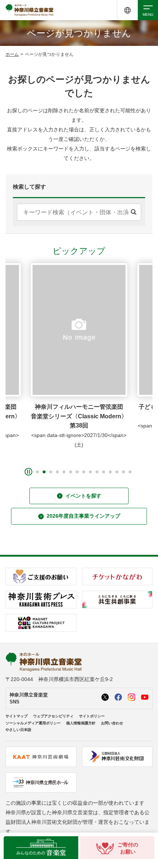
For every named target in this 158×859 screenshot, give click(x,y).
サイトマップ (17, 716)
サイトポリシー (92, 716)
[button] (37, 471)
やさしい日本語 (18, 730)
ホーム (12, 54)
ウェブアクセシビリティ (53, 716)
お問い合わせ (112, 723)
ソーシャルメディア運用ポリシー (33, 723)
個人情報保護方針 (81, 723)
